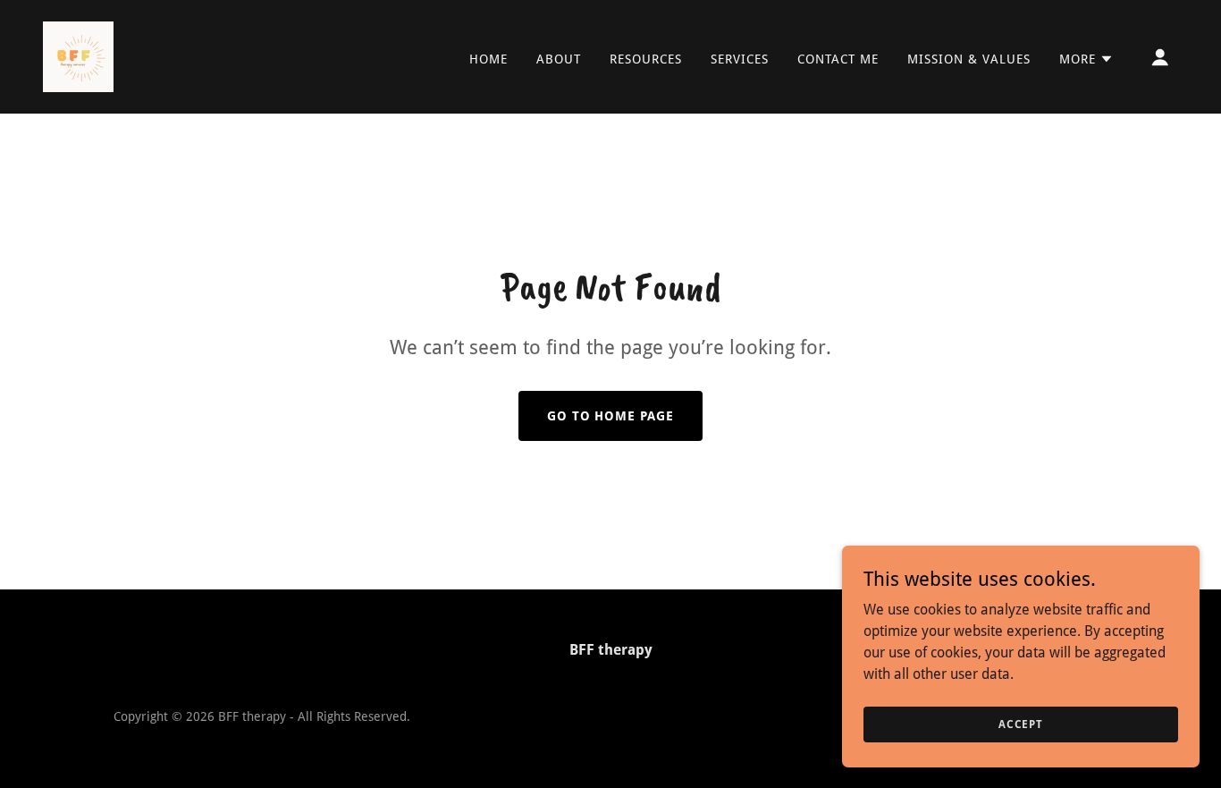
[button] (1086, 59)
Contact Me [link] (838, 59)
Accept (1020, 723)
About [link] (558, 59)
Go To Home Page (611, 416)
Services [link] (740, 59)
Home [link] (488, 59)
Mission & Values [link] (969, 59)
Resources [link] (646, 59)
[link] (78, 55)
